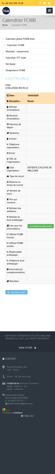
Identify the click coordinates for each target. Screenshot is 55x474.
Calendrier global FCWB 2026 (20, 38)
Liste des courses (18, 292)
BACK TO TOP (26, 347)
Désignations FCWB (15, 70)
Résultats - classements (17, 51)
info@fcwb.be (13, 383)
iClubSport (17, 412)
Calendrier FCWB (15, 45)
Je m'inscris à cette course (40, 226)
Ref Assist (10, 63)
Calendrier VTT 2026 (15, 57)
